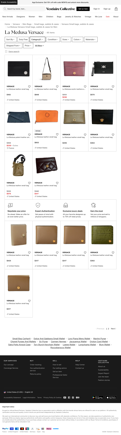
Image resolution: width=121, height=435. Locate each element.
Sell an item (83, 9)
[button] (116, 9)
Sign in (96, 9)
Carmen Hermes (58, 341)
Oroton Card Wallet (99, 341)
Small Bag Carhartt (22, 338)
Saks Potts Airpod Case (19, 344)
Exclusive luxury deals (72, 210)
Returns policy (35, 374)
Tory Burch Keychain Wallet (47, 344)
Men (40, 16)
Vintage (88, 16)
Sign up (107, 9)
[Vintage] (93, 17)
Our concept (8, 364)
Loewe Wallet (69, 344)
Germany (32, 432)
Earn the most (97, 210)
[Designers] (27, 17)
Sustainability (103, 370)
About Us (117, 16)
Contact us (79, 368)
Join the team (103, 377)
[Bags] (63, 17)
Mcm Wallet (104, 344)
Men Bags (27, 24)
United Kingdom (13, 432)
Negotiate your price (17, 210)
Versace (16, 24)
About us (101, 366)
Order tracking (35, 364)
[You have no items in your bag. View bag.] (116, 9)
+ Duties (14, 145)
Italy (43, 432)
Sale (108, 16)
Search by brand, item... (16, 9)
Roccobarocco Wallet (60, 347)
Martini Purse (99, 338)
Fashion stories (104, 380)
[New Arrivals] (15, 17)
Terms (39, 397)
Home (7, 24)
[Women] (37, 17)
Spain (39, 432)
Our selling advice (60, 368)
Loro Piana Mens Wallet (79, 338)
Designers (21, 16)
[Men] (44, 17)
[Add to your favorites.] (29, 86)
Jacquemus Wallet (78, 341)
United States (24, 432)
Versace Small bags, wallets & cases (78, 24)
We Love (98, 16)
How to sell (57, 364)
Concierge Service (11, 368)
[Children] (55, 17)
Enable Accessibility (9, 2)
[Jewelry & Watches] (83, 17)
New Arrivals (7, 16)
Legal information (29, 397)
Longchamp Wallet (87, 344)
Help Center (80, 364)
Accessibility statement (12, 397)
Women (32, 16)
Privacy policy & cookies (52, 397)
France (4, 432)
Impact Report (103, 373)
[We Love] (104, 17)
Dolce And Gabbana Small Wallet (49, 338)
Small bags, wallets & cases (46, 24)
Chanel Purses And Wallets (23, 341)
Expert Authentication (45, 210)
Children (49, 16)
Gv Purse (43, 341)
